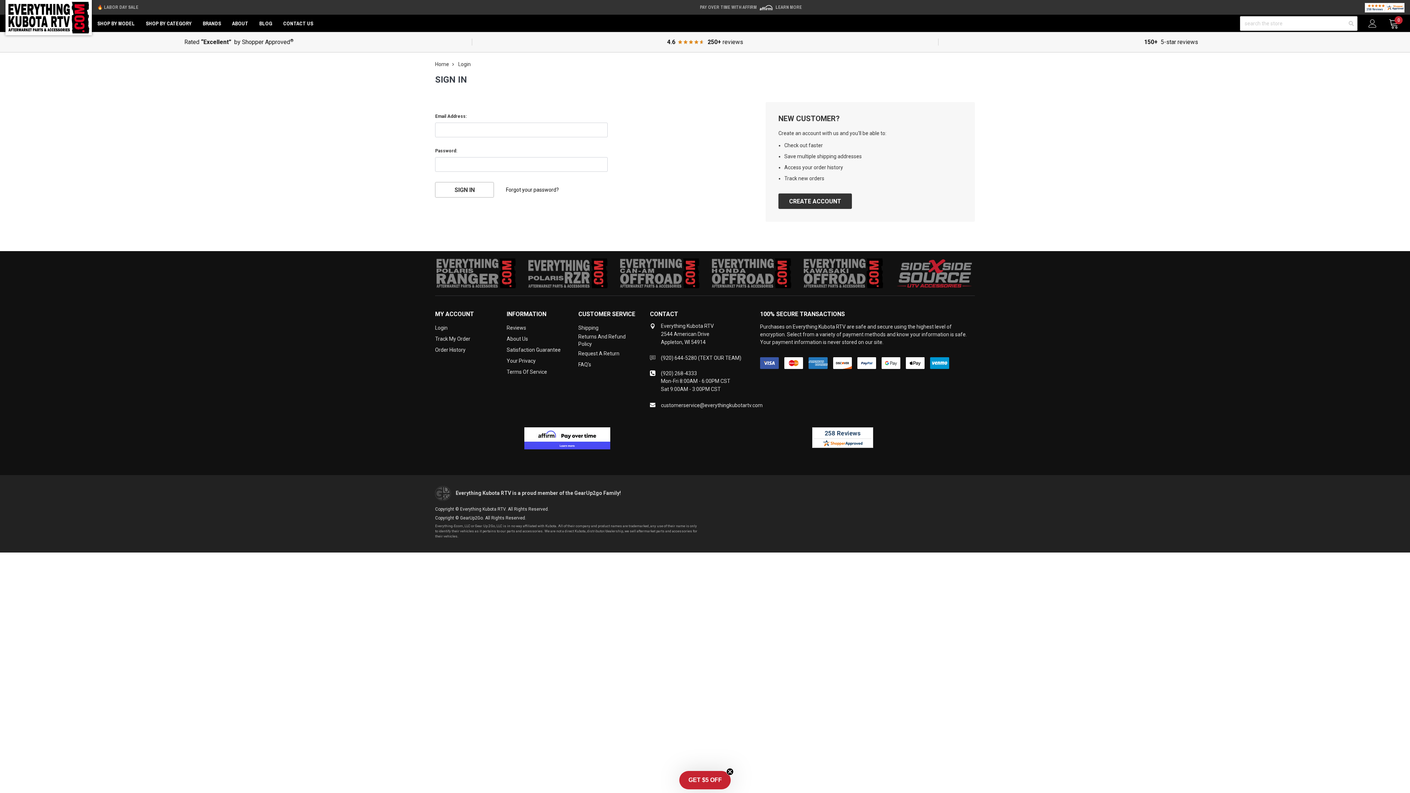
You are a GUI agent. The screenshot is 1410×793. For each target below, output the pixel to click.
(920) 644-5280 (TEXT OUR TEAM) (701, 358)
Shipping (588, 328)
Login (441, 328)
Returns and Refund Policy (602, 340)
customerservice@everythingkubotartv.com (712, 405)
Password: (446, 150)
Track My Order (452, 339)
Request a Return (598, 353)
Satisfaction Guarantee (534, 350)
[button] (705, 780)
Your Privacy (521, 361)
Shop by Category (169, 23)
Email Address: (451, 116)
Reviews (516, 328)
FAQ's (584, 364)
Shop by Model (116, 23)
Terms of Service (527, 372)
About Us (517, 339)
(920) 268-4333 (679, 373)
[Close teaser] (730, 771)
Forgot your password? (532, 190)
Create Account (815, 201)
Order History (450, 350)
